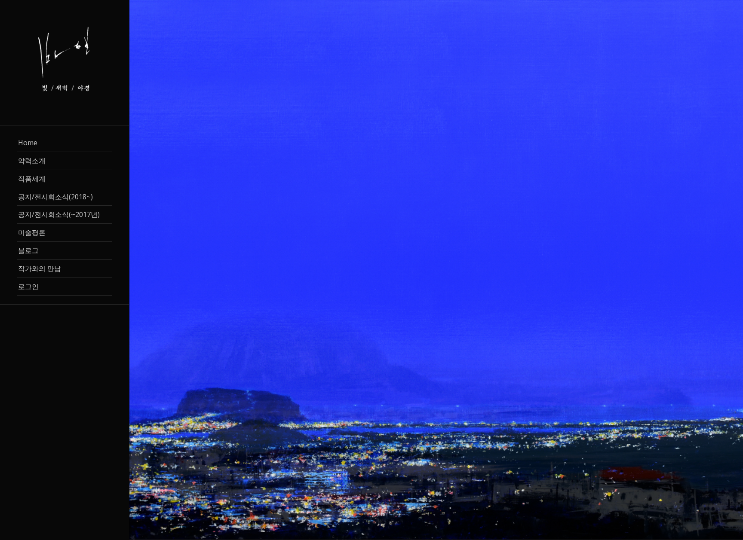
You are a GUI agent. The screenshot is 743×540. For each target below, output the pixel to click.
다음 (724, 270)
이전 (149, 270)
